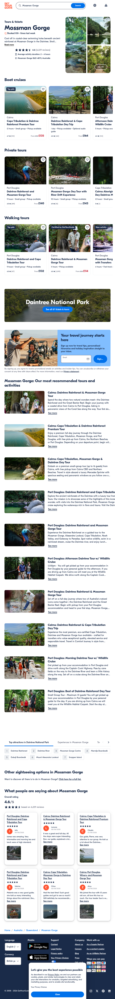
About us (79, 944)
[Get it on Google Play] (38, 946)
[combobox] (43, 6)
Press (77, 958)
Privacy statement (71, 371)
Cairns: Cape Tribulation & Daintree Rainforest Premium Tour (94, 819)
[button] (25, 113)
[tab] (28, 742)
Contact (54, 944)
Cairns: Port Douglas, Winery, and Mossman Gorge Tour (91, 875)
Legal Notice (56, 949)
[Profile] (106, 5)
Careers (78, 949)
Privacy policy (57, 953)
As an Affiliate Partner (96, 953)
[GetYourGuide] (8, 6)
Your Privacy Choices (60, 958)
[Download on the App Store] (38, 958)
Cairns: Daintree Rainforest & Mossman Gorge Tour (56, 818)
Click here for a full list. (70, 779)
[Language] (95, 5)
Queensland (32, 930)
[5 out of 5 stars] (21, 826)
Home (7, 930)
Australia (18, 930)
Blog (77, 953)
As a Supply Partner (95, 944)
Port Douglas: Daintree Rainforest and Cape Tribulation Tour (18, 819)
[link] (25, 113)
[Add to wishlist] (43, 89)
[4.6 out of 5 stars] (23, 50)
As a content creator (95, 949)
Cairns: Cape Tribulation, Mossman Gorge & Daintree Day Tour (57, 875)
